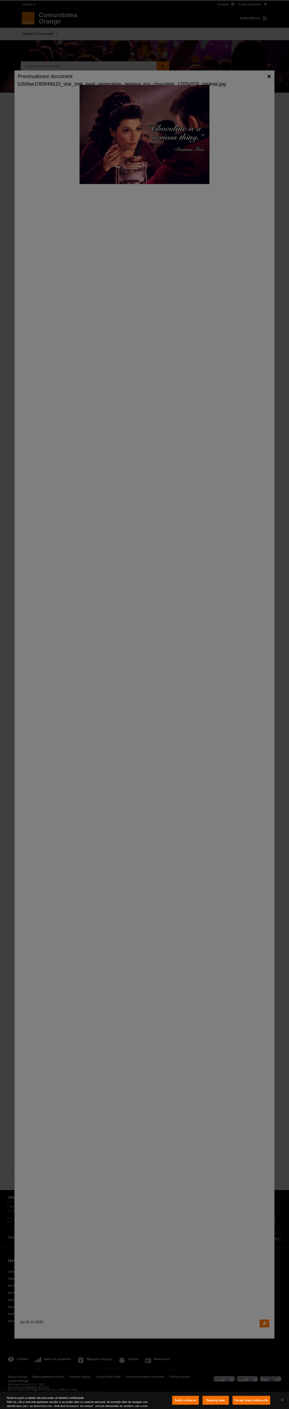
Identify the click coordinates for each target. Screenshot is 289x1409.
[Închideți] (282, 1400)
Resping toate (215, 1400)
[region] (144, 1400)
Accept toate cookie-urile (251, 1400)
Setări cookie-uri (186, 1400)
